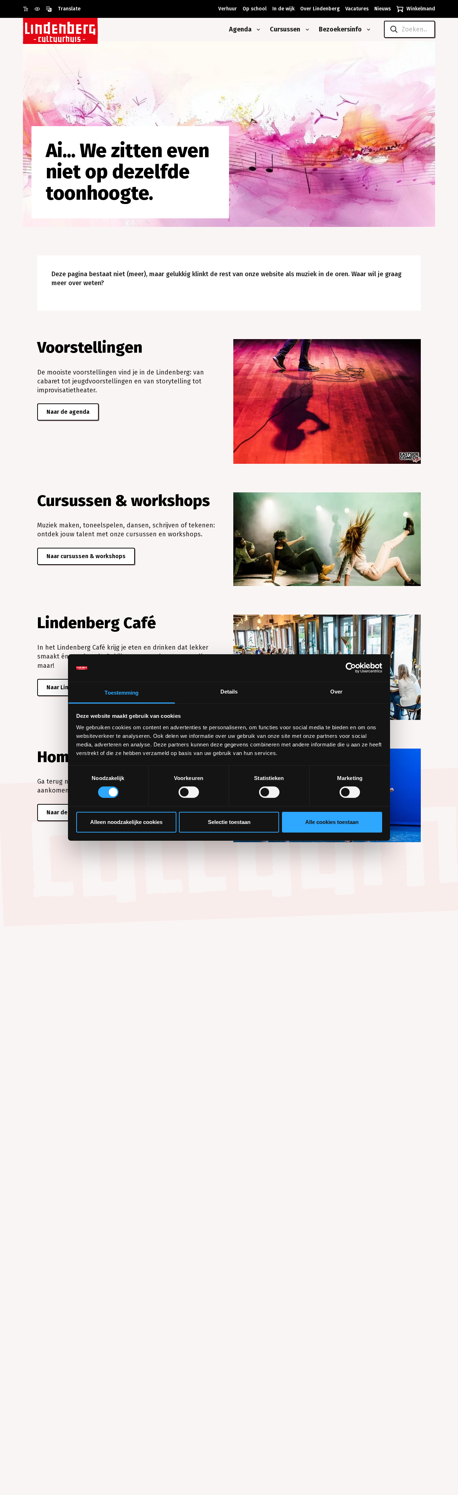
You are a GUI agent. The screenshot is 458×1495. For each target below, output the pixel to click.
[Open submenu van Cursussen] (306, 29)
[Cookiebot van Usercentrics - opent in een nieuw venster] (351, 667)
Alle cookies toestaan (332, 822)
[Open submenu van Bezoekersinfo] (367, 29)
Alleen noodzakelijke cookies (126, 822)
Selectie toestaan (229, 822)
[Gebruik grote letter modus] (28, 9)
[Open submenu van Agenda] (257, 29)
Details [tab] (229, 692)
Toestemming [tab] (121, 693)
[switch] (189, 792)
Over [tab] (336, 692)
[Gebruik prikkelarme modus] (40, 9)
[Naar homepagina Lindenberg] (76, 29)
